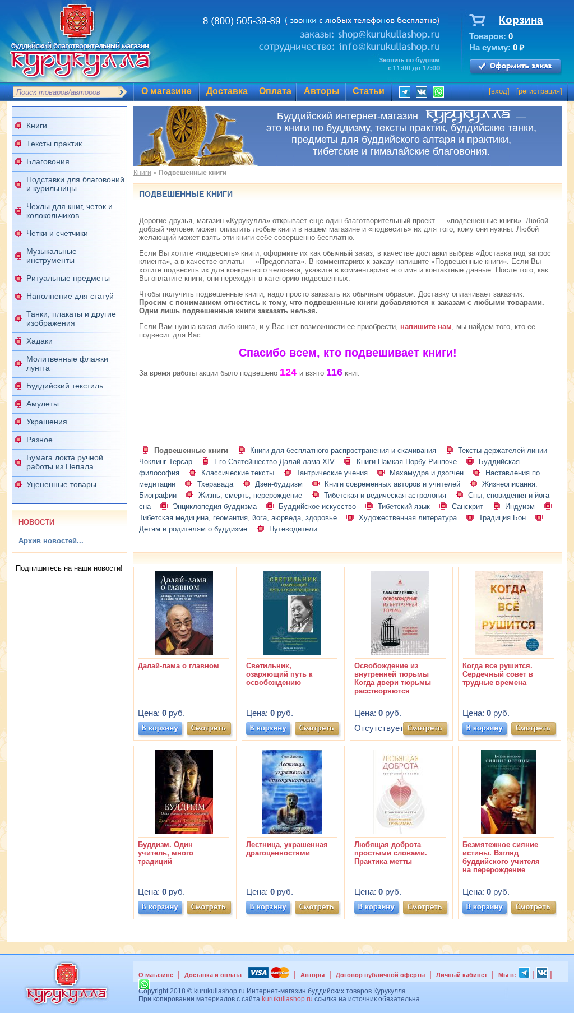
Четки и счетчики (57, 233)
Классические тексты (237, 473)
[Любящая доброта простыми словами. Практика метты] (400, 831)
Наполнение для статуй (70, 296)
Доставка (227, 91)
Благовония (48, 161)
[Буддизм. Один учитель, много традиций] (183, 831)
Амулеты (42, 403)
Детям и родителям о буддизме (193, 529)
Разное (39, 439)
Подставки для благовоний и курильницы (75, 184)
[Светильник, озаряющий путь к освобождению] (292, 652)
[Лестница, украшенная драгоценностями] (292, 831)
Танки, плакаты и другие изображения (71, 318)
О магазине (166, 91)
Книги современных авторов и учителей (392, 484)
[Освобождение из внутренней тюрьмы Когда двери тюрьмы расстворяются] (400, 652)
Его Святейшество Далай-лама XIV (274, 461)
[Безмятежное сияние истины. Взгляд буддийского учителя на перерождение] (508, 831)
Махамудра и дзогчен (427, 473)
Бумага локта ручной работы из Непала (64, 462)
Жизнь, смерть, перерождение (250, 495)
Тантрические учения (332, 473)
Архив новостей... (51, 540)
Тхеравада (215, 484)
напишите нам (426, 326)
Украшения (46, 421)
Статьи (369, 91)
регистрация (539, 91)
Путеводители (293, 529)
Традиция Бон (502, 518)
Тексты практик (54, 143)
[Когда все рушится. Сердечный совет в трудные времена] (508, 652)
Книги (36, 125)
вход (499, 91)
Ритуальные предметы (68, 278)
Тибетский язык (404, 506)
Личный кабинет (461, 975)
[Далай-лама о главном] (183, 652)
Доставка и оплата (213, 975)
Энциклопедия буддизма (215, 506)
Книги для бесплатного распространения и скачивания (343, 450)
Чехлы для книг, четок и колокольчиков (69, 211)
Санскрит (467, 506)
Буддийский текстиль (64, 385)
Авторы (322, 91)
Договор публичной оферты (380, 975)
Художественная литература (408, 518)
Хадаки (39, 340)
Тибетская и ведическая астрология (385, 495)
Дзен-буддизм (279, 484)
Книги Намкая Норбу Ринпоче (407, 461)
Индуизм (520, 506)
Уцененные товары (61, 484)
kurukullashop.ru (287, 999)
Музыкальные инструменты (51, 256)
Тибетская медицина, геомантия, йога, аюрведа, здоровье (238, 518)
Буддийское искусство (317, 506)
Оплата (275, 91)
